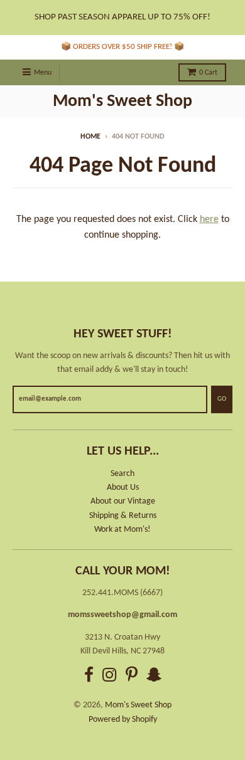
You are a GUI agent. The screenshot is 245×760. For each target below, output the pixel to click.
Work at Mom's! (122, 529)
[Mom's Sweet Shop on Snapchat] (153, 677)
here (209, 219)
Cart (208, 73)
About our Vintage (122, 501)
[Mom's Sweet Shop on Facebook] (89, 677)
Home (90, 136)
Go (221, 399)
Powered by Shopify (123, 719)
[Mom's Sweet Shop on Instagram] (109, 677)
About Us (123, 487)
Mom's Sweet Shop (122, 101)
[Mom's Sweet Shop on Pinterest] (132, 677)
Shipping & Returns (122, 515)
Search (122, 473)
